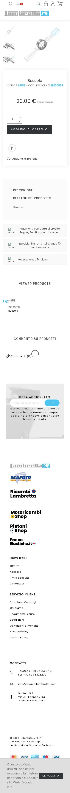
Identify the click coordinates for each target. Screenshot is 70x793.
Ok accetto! (51, 775)
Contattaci (17, 583)
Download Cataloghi (24, 602)
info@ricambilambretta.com (37, 684)
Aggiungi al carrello (29, 129)
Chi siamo (16, 608)
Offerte (14, 566)
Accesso (15, 572)
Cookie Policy (19, 637)
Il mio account (19, 578)
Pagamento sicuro (22, 614)
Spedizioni (17, 620)
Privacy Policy (19, 631)
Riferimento (22, 215)
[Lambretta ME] (26, 13)
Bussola (14, 305)
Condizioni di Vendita (24, 626)
